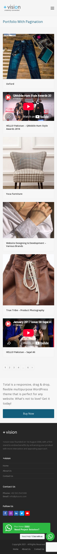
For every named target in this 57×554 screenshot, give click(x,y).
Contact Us (8, 476)
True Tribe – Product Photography (25, 310)
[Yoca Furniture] (28, 162)
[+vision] (10, 434)
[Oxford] (28, 56)
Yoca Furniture (14, 193)
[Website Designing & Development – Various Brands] (28, 219)
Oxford (10, 83)
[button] (52, 8)
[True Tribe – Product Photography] (28, 279)
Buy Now (28, 413)
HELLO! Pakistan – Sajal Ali (20, 352)
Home (6, 465)
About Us (7, 470)
